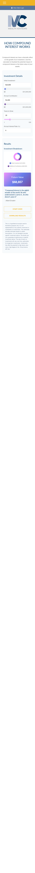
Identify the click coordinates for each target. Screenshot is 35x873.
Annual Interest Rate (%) (12, 126)
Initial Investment (9, 80)
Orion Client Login (18, 8)
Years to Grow (8, 111)
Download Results (17, 216)
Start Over (17, 209)
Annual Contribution (10, 96)
